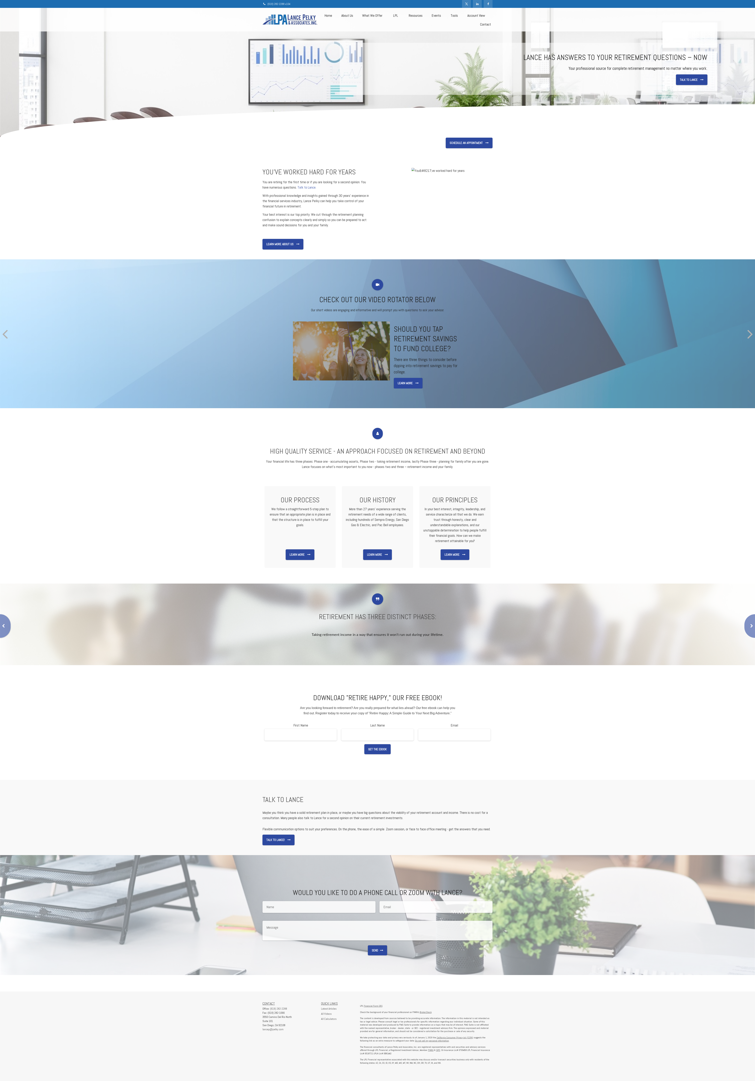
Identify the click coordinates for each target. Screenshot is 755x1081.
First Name (300, 725)
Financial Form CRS (373, 1006)
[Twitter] (466, 4)
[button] (328, 15)
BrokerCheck (426, 1012)
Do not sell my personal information (432, 1040)
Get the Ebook (377, 749)
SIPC (438, 1050)
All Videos (326, 1014)
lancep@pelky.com (273, 1029)
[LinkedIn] (477, 4)
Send (375, 950)
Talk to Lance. (306, 187)
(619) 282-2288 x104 (278, 4)
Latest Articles (329, 1008)
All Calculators (329, 1019)
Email (454, 725)
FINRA (431, 1050)
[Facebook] (488, 4)
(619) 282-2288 (278, 1008)
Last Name (377, 725)
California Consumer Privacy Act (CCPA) (455, 1037)
